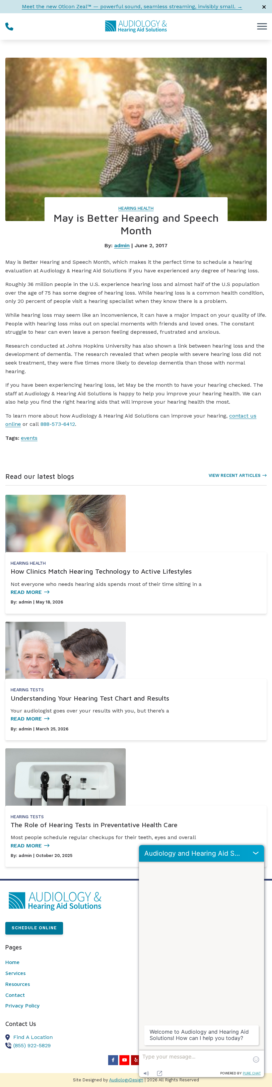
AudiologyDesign (126, 1079)
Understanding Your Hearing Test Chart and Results (90, 698)
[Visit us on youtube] (124, 1060)
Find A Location (33, 1037)
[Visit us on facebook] (113, 1060)
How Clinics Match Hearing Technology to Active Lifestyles (101, 571)
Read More (26, 592)
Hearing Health (136, 208)
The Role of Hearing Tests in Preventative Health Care (94, 825)
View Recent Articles (234, 475)
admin (122, 245)
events (29, 438)
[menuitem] (64, 962)
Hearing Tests (27, 689)
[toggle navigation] (262, 26)
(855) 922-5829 (32, 1045)
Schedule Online (34, 927)
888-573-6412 (57, 424)
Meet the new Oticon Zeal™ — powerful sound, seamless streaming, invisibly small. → (132, 6)
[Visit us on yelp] (136, 1060)
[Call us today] (9, 26)
